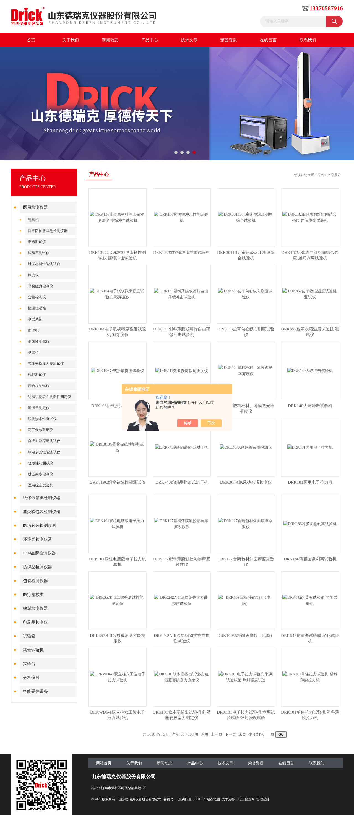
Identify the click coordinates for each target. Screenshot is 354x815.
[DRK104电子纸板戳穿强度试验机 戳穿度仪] (117, 294)
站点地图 (213, 799)
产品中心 (149, 40)
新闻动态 (110, 40)
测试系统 (35, 319)
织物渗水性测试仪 (42, 419)
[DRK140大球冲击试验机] (310, 370)
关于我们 (70, 40)
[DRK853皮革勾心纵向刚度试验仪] (246, 294)
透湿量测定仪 (39, 408)
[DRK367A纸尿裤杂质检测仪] (246, 447)
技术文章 (189, 40)
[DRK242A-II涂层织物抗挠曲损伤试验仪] (181, 600)
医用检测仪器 (35, 207)
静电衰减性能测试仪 (44, 452)
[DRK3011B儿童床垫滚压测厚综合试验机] (246, 217)
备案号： (170, 799)
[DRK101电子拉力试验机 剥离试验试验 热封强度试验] (246, 677)
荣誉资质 (228, 40)
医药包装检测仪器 (39, 525)
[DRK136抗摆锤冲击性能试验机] (181, 217)
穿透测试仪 (37, 242)
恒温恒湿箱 (37, 308)
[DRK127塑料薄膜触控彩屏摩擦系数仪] (181, 524)
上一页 (216, 734)
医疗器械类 (33, 594)
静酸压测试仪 (39, 253)
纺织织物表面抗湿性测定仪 (49, 397)
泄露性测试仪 (39, 341)
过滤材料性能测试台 (44, 264)
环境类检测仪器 (37, 539)
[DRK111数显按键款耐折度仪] (181, 370)
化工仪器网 (246, 799)
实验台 (29, 664)
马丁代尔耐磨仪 (40, 430)
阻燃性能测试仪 (40, 463)
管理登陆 (263, 799)
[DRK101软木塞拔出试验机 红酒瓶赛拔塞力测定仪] (181, 677)
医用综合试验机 (40, 485)
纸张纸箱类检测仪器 (41, 498)
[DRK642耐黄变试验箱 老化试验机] (310, 600)
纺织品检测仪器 (37, 567)
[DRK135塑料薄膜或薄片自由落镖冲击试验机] (181, 294)
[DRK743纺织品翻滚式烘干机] (181, 447)
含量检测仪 (37, 297)
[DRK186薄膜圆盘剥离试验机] (310, 524)
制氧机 (33, 220)
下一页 (230, 734)
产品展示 (334, 175)
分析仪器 (31, 677)
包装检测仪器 (35, 581)
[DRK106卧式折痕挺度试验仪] (117, 370)
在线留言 (268, 40)
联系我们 (308, 40)
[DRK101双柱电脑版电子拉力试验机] (117, 524)
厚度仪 (33, 275)
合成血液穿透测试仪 (44, 441)
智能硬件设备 (35, 691)
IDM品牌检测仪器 (39, 553)
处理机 (33, 330)
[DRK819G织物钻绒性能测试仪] (117, 447)
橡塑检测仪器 (35, 608)
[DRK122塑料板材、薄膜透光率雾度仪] (246, 370)
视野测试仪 (37, 375)
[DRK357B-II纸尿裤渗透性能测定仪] (117, 600)
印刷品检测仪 (35, 622)
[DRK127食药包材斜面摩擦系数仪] (246, 524)
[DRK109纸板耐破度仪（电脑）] (246, 600)
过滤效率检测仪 (40, 474)
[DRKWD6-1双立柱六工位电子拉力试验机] (117, 677)
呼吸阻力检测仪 (40, 286)
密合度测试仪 (39, 386)
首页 (31, 40)
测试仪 (33, 352)
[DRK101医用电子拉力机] (310, 447)
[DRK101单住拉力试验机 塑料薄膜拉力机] (310, 677)
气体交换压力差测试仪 (46, 363)
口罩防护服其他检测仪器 (47, 231)
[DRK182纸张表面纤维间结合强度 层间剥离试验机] (310, 217)
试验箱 (29, 636)
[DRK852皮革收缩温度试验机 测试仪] (310, 294)
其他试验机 (33, 650)
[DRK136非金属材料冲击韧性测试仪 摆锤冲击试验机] (117, 217)
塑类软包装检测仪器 (41, 511)
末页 (242, 734)
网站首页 (103, 763)
